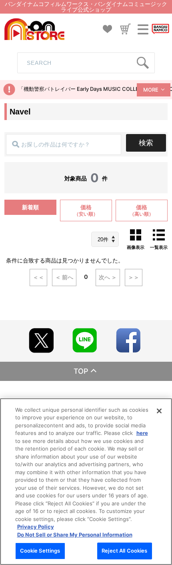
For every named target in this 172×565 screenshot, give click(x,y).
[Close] (159, 411)
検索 (146, 142)
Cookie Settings (40, 550)
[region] (86, 481)
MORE (150, 89)
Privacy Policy (35, 526)
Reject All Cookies (124, 550)
